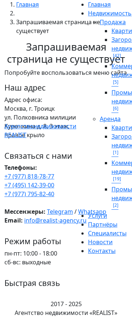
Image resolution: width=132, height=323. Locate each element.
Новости (100, 242)
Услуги (97, 216)
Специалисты (107, 233)
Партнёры (102, 224)
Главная (99, 4)
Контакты (101, 251)
